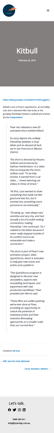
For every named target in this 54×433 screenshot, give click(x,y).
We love (16, 350)
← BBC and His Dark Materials (15, 361)
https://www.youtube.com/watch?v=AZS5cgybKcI (26, 99)
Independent (16, 117)
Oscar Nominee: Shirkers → (38, 368)
